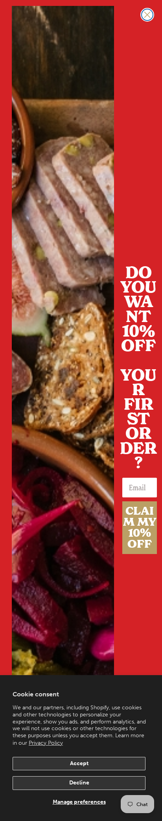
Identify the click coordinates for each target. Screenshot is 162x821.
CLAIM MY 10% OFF (139, 527)
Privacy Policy (46, 743)
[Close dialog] (147, 15)
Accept (79, 763)
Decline (79, 782)
